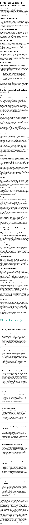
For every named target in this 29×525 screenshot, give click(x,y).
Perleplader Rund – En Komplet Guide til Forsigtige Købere (13, 519)
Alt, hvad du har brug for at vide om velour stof (10, 505)
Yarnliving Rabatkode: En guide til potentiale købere (13, 506)
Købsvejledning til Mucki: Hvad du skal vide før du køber (13, 509)
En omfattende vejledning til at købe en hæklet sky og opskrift (13, 517)
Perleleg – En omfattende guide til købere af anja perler (12, 520)
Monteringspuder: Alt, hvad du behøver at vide (10, 510)
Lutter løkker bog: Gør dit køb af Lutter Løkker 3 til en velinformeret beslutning (14, 503)
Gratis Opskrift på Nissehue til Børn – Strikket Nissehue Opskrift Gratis (12, 516)
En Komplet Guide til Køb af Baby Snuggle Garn (13, 515)
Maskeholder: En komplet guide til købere (19, 508)
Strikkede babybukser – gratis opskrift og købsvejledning (13, 513)
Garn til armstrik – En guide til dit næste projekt (10, 501)
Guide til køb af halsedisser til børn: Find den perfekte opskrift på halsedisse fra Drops (14, 512)
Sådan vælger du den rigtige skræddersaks (18, 500)
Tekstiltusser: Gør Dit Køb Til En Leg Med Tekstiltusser (14, 502)
